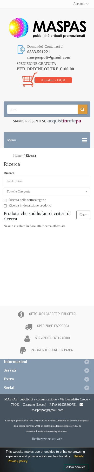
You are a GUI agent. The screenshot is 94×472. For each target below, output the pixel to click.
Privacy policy (17, 461)
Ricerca (31, 155)
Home (17, 155)
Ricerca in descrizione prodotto (30, 205)
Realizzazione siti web (47, 439)
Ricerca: (10, 173)
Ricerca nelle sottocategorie (27, 200)
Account (79, 4)
